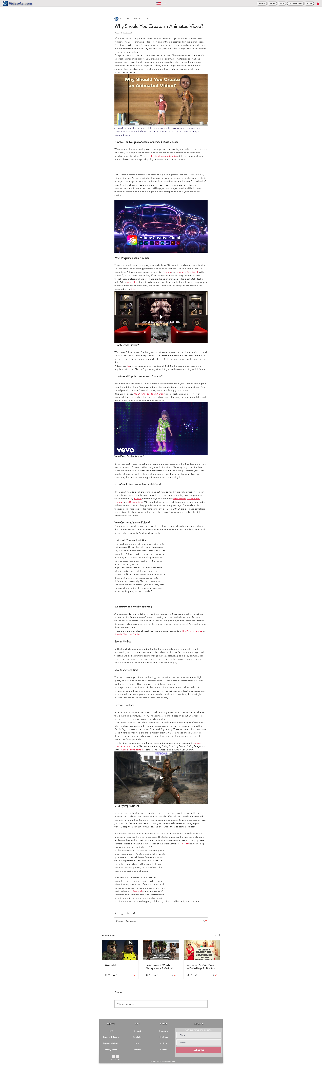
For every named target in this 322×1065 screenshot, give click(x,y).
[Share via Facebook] (115, 913)
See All (217, 935)
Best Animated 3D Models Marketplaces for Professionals (159, 966)
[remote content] (161, 167)
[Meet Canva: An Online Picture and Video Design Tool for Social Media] (202, 950)
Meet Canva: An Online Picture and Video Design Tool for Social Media (201, 966)
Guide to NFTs (111, 965)
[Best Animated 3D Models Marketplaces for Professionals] (161, 950)
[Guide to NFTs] (120, 950)
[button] (318, 3)
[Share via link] (134, 913)
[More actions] (206, 18)
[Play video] (161, 100)
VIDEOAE (198, 1023)
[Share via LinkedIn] (128, 913)
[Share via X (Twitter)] (122, 913)
